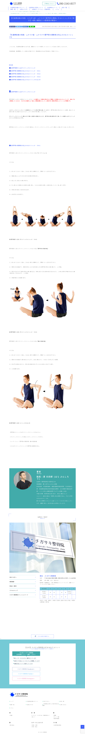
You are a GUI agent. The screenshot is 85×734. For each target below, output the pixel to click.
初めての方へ (13, 577)
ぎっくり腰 (56, 717)
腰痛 (55, 715)
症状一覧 (62, 701)
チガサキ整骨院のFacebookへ (26, 669)
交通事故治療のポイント (32, 701)
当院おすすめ (30, 704)
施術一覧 (12, 704)
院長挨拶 (12, 581)
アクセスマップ (14, 590)
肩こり (33, 717)
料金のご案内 (13, 586)
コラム (11, 708)
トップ (11, 701)
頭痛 (11, 715)
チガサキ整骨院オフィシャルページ (19, 595)
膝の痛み (12, 725)
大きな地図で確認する (43, 636)
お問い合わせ (63, 704)
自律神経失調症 (57, 725)
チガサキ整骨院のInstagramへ (26, 678)
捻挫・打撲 (34, 725)
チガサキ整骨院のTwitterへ (26, 674)
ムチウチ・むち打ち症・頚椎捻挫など (41, 715)
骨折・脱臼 (34, 726)
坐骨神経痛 (56, 718)
